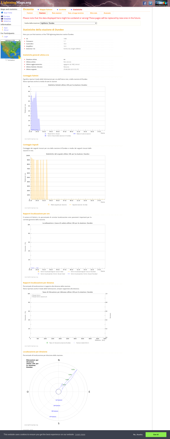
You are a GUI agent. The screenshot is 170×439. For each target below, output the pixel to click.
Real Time (8, 13)
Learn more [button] (80, 434)
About (6, 30)
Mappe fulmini (46, 9)
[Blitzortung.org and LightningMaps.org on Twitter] (150, 3)
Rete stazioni (57, 13)
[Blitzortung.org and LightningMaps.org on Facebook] (144, 3)
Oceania (7, 19)
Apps (6, 28)
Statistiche (77, 9)
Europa (7, 16)
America (7, 21)
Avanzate (107, 13)
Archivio (62, 9)
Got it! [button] (156, 435)
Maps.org (16, 2)
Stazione (42, 13)
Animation (12, 60)
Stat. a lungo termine (76, 13)
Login (6, 36)
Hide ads (161, 86)
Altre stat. (93, 13)
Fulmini (30, 13)
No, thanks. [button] (138, 435)
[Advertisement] (9, 76)
